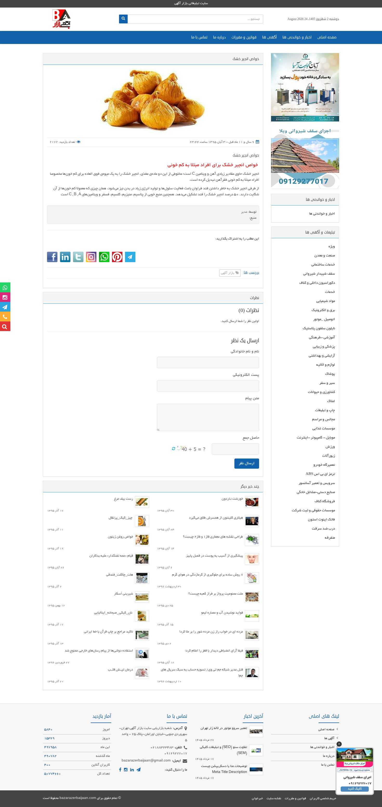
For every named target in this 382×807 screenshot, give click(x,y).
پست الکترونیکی (246, 375)
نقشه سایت (274, 798)
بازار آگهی (228, 273)
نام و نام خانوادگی (245, 352)
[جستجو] (123, 19)
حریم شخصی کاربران (323, 798)
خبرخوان (257, 798)
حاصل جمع (251, 438)
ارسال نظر (247, 463)
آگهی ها (269, 37)
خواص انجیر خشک (246, 155)
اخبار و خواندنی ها (297, 37)
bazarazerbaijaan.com (78, 798)
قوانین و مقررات (244, 37)
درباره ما (219, 37)
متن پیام (252, 398)
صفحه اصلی (327, 37)
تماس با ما (199, 37)
